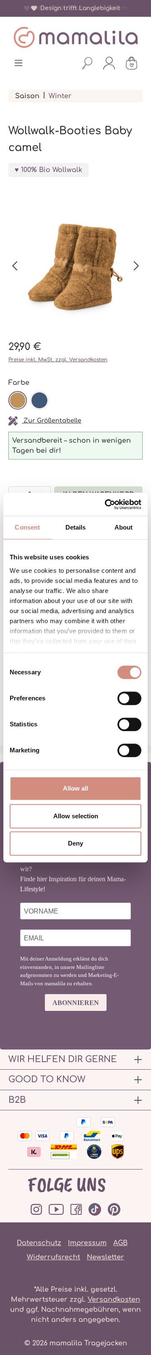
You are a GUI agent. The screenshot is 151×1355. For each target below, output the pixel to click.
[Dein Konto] (109, 63)
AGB (120, 1243)
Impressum (87, 1243)
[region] (75, 266)
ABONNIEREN (75, 1002)
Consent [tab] (27, 527)
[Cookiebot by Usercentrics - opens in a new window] (106, 504)
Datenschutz (39, 1243)
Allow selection (75, 816)
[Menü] (18, 63)
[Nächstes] (136, 265)
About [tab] (124, 527)
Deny (75, 843)
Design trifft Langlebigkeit (78, 8)
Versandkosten (114, 1299)
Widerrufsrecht (53, 1257)
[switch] (129, 698)
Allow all (75, 788)
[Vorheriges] (14, 265)
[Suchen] (87, 63)
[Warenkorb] (131, 63)
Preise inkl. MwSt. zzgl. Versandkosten (57, 360)
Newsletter (105, 1257)
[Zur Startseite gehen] (75, 37)
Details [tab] (75, 527)
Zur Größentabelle (51, 420)
